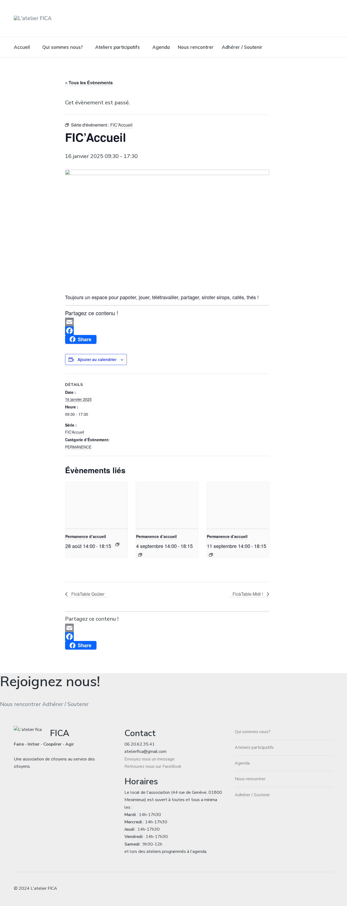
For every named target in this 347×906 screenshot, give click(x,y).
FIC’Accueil (74, 432)
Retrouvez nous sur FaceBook (152, 766)
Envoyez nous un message (149, 759)
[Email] (167, 322)
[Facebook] (167, 330)
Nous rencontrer (196, 47)
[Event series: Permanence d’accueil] (117, 544)
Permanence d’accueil (85, 536)
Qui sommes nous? (62, 47)
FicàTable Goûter (87, 594)
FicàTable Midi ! (248, 594)
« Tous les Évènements (89, 82)
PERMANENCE (78, 447)
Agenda (161, 47)
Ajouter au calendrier (97, 359)
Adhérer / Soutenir (242, 47)
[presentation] (96, 505)
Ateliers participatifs (117, 47)
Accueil (22, 47)
